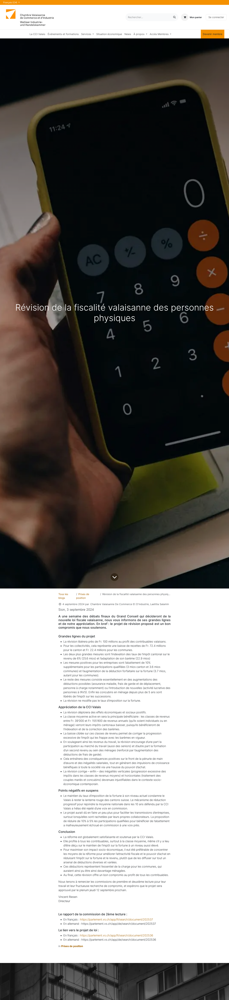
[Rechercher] (174, 17)
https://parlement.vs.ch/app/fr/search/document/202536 (116, 935)
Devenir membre (212, 34)
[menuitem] (37, 34)
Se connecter (216, 17)
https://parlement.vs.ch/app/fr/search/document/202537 (116, 919)
